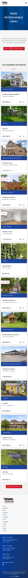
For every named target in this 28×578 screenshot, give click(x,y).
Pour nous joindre (17, 48)
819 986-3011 (7, 558)
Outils (4, 519)
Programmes (5, 521)
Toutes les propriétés (14, 486)
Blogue (4, 526)
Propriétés (5, 508)
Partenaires (5, 517)
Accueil (7, 48)
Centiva (17, 576)
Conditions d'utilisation (15, 573)
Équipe (4, 510)
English (4, 530)
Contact (5, 528)
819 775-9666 (8, 550)
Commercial (5, 512)
